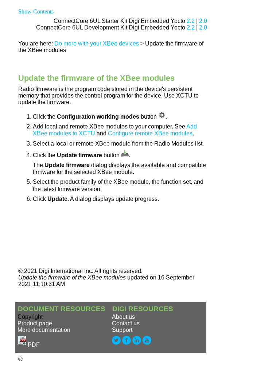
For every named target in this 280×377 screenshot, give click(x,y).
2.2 (191, 21)
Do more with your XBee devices (96, 43)
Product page (35, 323)
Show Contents (36, 11)
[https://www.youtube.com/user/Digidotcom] (147, 345)
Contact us (126, 323)
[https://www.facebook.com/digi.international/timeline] (127, 345)
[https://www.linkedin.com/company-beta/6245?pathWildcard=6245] (137, 345)
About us (123, 317)
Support (122, 330)
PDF (33, 345)
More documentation (44, 330)
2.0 (203, 21)
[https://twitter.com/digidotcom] (117, 345)
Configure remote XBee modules (150, 133)
